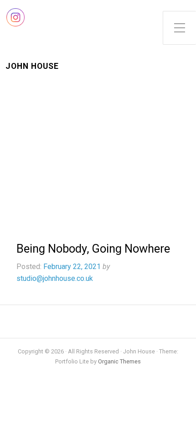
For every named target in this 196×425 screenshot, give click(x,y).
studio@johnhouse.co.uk (54, 278)
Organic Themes (119, 361)
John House (32, 66)
